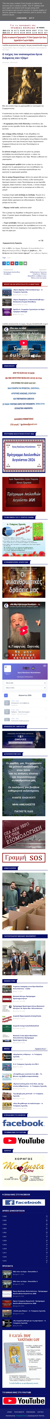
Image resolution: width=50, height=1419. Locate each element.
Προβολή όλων (40, 1049)
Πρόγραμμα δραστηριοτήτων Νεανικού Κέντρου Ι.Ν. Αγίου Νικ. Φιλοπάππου (28, 1007)
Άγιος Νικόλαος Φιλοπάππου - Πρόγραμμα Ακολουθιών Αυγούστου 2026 (30, 1292)
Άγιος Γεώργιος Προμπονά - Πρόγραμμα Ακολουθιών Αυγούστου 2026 (29, 1302)
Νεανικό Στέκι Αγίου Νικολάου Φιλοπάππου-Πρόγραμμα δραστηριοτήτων (25, 1038)
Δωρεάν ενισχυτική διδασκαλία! (26, 1026)
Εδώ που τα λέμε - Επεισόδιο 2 (25, 1272)
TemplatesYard (21, 1416)
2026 (25, 1216)
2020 (25, 1241)
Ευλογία (6, 62)
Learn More (22, 18)
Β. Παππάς (40, 1416)
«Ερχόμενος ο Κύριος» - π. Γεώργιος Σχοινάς (27, 1055)
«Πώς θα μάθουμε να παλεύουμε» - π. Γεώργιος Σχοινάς (28, 1104)
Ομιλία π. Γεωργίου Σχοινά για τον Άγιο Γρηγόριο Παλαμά (29, 310)
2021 (25, 1236)
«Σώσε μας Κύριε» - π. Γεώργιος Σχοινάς (29, 1311)
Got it (31, 18)
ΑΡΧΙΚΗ (9, 1412)
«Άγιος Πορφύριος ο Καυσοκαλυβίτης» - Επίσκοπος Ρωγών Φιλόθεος (29, 300)
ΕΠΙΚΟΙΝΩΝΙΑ (30, 1412)
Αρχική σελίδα (7, 48)
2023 (25, 1228)
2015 (25, 1261)
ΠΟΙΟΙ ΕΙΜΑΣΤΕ (19, 1412)
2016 (25, 1257)
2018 (25, 1249)
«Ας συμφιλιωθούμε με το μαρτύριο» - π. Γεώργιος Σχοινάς (29, 1322)
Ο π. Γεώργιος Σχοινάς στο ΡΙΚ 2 (25, 1064)
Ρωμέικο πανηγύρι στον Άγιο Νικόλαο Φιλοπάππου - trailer (28, 987)
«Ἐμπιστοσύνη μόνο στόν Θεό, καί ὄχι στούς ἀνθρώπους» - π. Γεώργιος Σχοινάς (30, 1085)
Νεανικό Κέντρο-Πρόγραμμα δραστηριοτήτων (24, 997)
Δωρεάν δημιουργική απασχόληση (27, 1016)
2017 (25, 1253)
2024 (25, 1224)
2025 (25, 1220)
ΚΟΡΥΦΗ (40, 1412)
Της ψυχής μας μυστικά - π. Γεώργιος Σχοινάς (28, 1095)
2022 (25, 1232)
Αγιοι (15, 48)
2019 (25, 1245)
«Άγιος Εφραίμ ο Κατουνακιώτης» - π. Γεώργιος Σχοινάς (28, 291)
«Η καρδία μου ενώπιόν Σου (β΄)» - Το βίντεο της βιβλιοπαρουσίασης (27, 1075)
